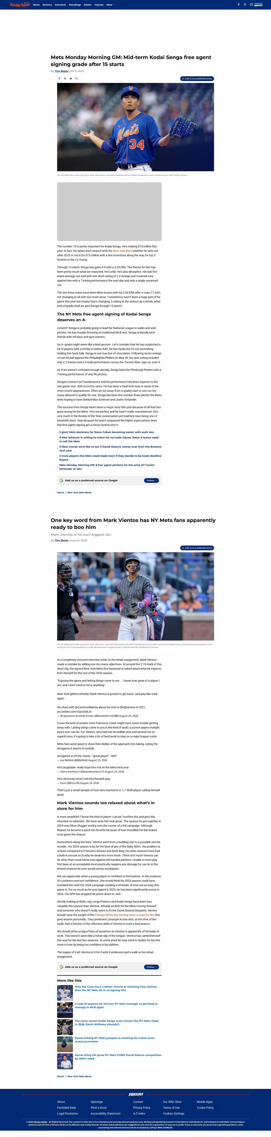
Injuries (99, 4)
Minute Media (40, 1122)
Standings (75, 4)
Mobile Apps (205, 1101)
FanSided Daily (66, 1107)
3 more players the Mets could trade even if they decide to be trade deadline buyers (110, 457)
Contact (138, 1101)
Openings (97, 1101)
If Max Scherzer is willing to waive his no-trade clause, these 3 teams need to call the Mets (109, 439)
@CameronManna (86, 707)
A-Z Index (139, 1113)
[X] (245, 4)
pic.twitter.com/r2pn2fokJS (74, 711)
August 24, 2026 (114, 771)
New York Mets (122, 250)
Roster (87, 4)
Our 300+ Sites (172, 1101)
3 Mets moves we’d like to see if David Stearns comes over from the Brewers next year (110, 448)
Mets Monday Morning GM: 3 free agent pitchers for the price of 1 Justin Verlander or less (106, 467)
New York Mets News (79, 492)
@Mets (74, 694)
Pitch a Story (99, 1107)
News (36, 4)
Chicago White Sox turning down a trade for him (125, 915)
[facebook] (238, 4)
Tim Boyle (61, 71)
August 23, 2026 (128, 716)
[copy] (76, 78)
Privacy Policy (141, 1107)
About (61, 1101)
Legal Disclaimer (67, 1113)
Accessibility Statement (106, 1113)
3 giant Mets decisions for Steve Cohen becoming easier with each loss (106, 432)
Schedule (60, 4)
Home (60, 492)
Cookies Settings (173, 1113)
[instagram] (251, 4)
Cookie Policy (205, 1107)
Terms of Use (171, 1107)
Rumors (47, 4)
